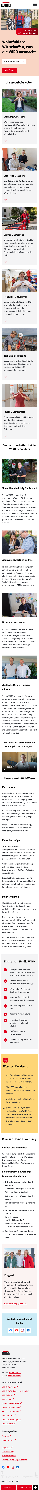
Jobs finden (10, 70)
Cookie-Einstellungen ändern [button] (14, 1459)
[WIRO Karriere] (6, 4)
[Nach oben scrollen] (35, 1487)
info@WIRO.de (14, 1375)
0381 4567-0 (15, 1372)
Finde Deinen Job (24, 1487)
